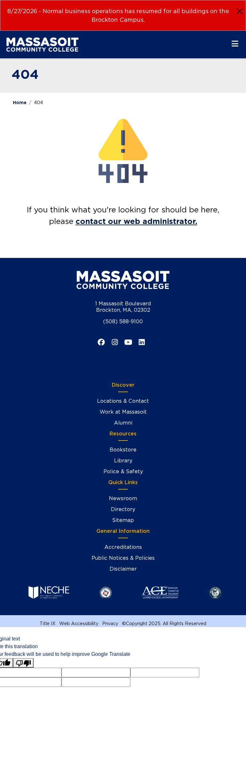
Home (20, 102)
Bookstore (123, 450)
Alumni (123, 423)
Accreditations (123, 547)
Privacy (110, 623)
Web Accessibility (78, 623)
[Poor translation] (23, 663)
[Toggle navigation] (235, 43)
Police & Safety (123, 471)
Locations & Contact (123, 401)
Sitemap (123, 520)
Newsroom (123, 498)
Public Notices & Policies (123, 558)
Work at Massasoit (123, 412)
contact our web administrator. (136, 221)
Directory (123, 509)
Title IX (47, 623)
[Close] (239, 11)
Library (123, 461)
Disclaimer (123, 569)
